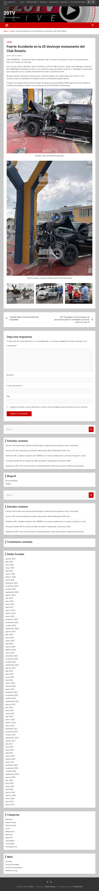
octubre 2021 (10, 735)
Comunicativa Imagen (77, 2)
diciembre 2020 (11, 765)
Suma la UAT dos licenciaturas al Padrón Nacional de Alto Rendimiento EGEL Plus (37, 451)
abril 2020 (9, 789)
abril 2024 (9, 644)
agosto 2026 (10, 559)
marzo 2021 (10, 756)
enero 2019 (9, 804)
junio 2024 (9, 638)
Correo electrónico (15, 386)
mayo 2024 (9, 641)
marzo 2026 (10, 574)
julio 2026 (9, 562)
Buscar (91, 429)
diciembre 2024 (11, 619)
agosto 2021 (10, 741)
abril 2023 (9, 680)
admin (19, 56)
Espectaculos (10, 822)
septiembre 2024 (12, 628)
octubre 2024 (10, 625)
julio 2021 (9, 744)
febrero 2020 (10, 795)
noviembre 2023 (11, 659)
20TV (9, 13)
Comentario (12, 346)
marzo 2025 (10, 610)
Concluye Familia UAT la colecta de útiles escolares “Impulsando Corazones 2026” (38, 461)
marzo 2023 (10, 683)
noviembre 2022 (11, 695)
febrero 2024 (10, 650)
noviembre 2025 (11, 586)
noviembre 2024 (11, 622)
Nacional (43, 2)
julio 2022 (9, 707)
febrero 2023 (10, 686)
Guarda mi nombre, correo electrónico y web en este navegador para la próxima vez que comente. (49, 407)
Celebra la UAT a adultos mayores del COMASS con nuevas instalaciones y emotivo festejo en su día (45, 456)
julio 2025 (9, 598)
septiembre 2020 (12, 774)
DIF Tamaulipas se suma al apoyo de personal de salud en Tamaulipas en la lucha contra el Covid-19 (71, 319)
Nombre (10, 375)
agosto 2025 (10, 595)
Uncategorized (11, 847)
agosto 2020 (10, 777)
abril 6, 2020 (11, 56)
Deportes (64, 2)
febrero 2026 (10, 577)
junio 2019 (9, 801)
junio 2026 (9, 565)
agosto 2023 (10, 668)
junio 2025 (9, 601)
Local (9, 42)
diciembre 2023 (11, 656)
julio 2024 (9, 635)
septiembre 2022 (12, 701)
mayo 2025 (9, 604)
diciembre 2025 (11, 583)
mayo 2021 (9, 750)
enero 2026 (9, 580)
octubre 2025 (10, 589)
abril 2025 (9, 607)
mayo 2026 (9, 568)
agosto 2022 (10, 704)
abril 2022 (9, 716)
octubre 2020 (10, 771)
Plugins (8, 484)
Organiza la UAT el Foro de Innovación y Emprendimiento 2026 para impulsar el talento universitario (44, 466)
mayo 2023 (9, 677)
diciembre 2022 (11, 692)
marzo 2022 (10, 720)
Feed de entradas (12, 864)
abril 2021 (9, 753)
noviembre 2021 (11, 732)
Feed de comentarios (13, 867)
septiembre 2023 (12, 665)
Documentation (11, 481)
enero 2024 (9, 653)
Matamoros (10, 831)
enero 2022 (9, 726)
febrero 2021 (10, 759)
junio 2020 (9, 783)
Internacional (53, 2)
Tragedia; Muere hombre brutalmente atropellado (24, 318)
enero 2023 (9, 689)
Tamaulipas (9, 841)
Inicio (22, 2)
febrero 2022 (10, 723)
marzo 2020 (10, 792)
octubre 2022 (10, 698)
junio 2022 (9, 710)
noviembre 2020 (11, 768)
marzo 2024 (10, 647)
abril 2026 (9, 571)
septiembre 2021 (12, 738)
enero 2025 (9, 616)
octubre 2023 (10, 662)
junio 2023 (9, 674)
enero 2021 (9, 762)
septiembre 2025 (12, 592)
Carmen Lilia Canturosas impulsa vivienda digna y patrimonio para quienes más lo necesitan (41, 445)
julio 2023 (9, 671)
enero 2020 (9, 798)
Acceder (8, 861)
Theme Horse (50, 887)
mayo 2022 (9, 713)
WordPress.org (11, 871)
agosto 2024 (10, 631)
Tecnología (9, 844)
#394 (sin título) (32, 2)
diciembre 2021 (11, 729)
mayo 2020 (9, 786)
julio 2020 (9, 780)
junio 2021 (9, 747)
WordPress (78, 887)
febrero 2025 (10, 613)
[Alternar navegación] (7, 25)
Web (8, 396)
